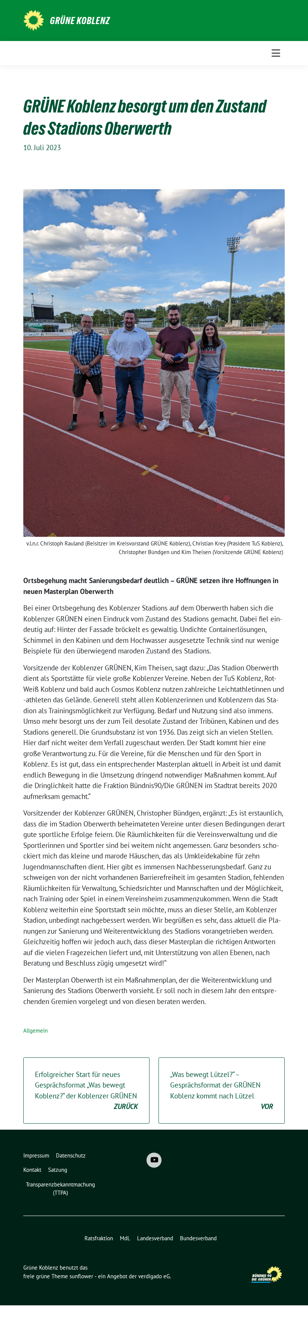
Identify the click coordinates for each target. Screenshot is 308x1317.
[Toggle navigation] (276, 53)
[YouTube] (154, 1160)
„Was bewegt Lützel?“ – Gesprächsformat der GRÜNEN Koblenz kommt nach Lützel (221, 1090)
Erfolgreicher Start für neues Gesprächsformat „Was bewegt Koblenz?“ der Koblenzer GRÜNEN (86, 1090)
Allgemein (35, 1030)
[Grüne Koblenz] (33, 19)
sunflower (81, 1276)
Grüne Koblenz (80, 20)
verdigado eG (154, 1276)
